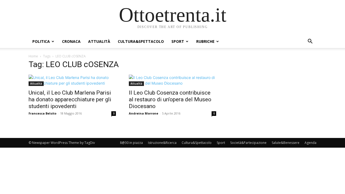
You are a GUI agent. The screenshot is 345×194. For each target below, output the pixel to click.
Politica (41, 41)
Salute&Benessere (285, 142)
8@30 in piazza (131, 142)
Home (33, 56)
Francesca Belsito (42, 113)
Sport (177, 41)
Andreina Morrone (143, 113)
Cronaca (71, 41)
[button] (309, 41)
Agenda (310, 142)
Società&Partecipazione (248, 142)
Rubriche (205, 41)
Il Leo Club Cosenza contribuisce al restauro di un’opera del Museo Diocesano (170, 99)
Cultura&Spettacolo (141, 41)
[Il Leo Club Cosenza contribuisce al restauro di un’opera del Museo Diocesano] (172, 80)
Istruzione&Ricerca (162, 142)
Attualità (99, 41)
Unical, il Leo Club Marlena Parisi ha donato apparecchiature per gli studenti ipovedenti (70, 99)
